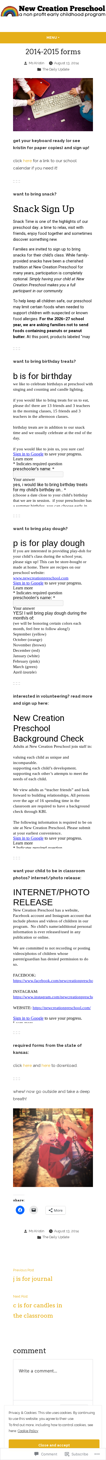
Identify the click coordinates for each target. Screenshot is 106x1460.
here (27, 160)
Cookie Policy (28, 1431)
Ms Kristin (36, 63)
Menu (63, 38)
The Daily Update (55, 69)
